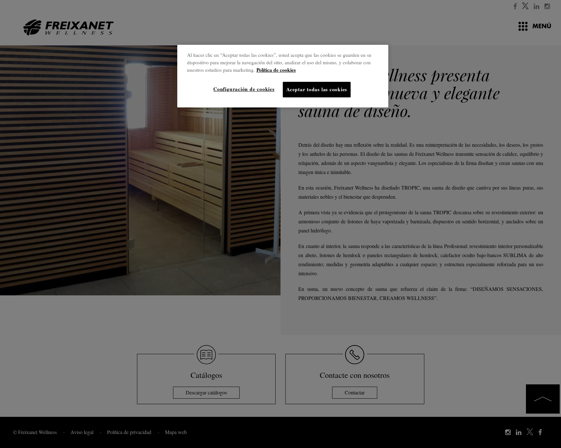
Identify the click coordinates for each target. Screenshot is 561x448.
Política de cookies (276, 69)
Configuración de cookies (243, 89)
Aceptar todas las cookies (316, 89)
